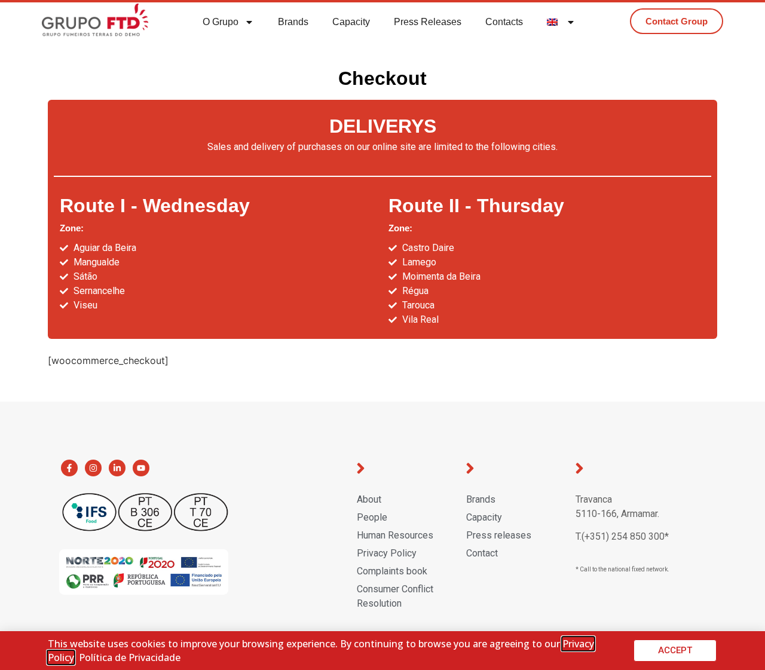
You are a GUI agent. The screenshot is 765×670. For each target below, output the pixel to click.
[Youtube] (141, 468)
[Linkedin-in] (117, 468)
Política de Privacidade (129, 657)
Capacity (351, 22)
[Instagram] (93, 468)
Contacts (504, 22)
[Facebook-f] (69, 468)
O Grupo (220, 22)
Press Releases (427, 22)
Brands (293, 22)
